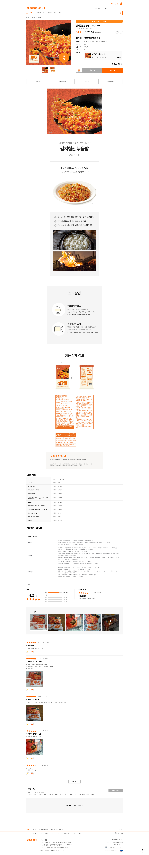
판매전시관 (66, 833)
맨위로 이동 (142, 850)
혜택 (52, 833)
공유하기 (121, 32)
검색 (119, 13)
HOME (27, 17)
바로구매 (112, 70)
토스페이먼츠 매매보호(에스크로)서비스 (110, 850)
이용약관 (35, 833)
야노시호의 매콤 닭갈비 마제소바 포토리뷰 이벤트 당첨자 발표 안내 (48, 829)
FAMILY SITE (112, 847)
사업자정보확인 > (67, 842)
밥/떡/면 (33, 17)
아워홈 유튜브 (122, 833)
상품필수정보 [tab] (62, 81)
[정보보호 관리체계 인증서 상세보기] (106, 847)
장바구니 (92, 70)
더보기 (120, 829)
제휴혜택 (50, 12)
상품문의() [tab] (110, 81)
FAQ (79, 833)
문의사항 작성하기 (115, 790)
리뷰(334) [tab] (86, 81)
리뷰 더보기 (74, 782)
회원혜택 (61, 12)
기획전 (55, 12)
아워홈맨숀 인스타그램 (116, 833)
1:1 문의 (73, 833)
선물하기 (38, 12)
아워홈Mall (35, 8)
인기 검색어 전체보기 (121, 8)
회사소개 (28, 833)
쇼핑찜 (117, 32)
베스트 (44, 12)
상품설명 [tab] (38, 81)
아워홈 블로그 (119, 833)
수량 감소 (93, 57)
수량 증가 (98, 57)
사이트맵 (58, 833)
